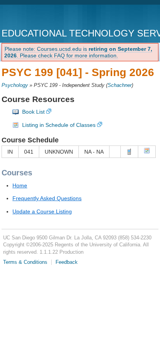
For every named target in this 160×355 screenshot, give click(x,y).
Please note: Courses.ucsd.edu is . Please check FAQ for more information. (78, 52)
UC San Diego (46, 17)
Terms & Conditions (25, 262)
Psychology (15, 85)
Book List (33, 112)
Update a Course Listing (42, 211)
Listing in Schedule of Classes (59, 125)
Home (19, 185)
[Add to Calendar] (147, 152)
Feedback (67, 262)
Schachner (120, 85)
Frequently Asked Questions (47, 198)
